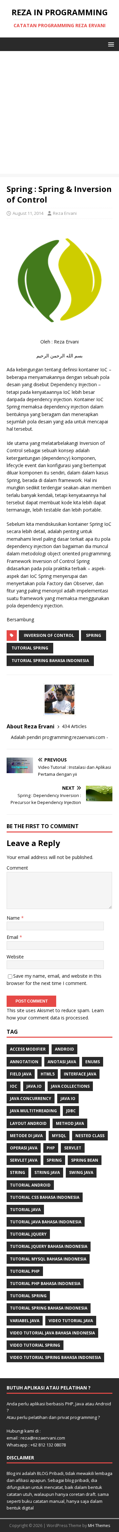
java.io (34, 1086)
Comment (17, 868)
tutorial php (25, 1271)
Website (15, 956)
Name (14, 918)
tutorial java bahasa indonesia (45, 1222)
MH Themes (99, 1525)
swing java (81, 1172)
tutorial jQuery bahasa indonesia (48, 1246)
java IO (67, 1098)
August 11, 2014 (28, 213)
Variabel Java (24, 1320)
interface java (80, 1074)
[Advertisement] (59, 114)
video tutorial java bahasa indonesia (52, 1333)
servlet (72, 1148)
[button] (109, 44)
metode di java (26, 1135)
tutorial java (25, 1209)
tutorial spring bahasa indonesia (50, 660)
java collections (70, 1086)
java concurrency (30, 1098)
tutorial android (30, 1185)
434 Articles (74, 726)
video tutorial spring (35, 1345)
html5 (48, 1074)
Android (64, 1049)
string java (47, 1172)
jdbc (71, 1111)
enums (92, 1062)
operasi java (23, 1148)
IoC (13, 1086)
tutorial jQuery (28, 1234)
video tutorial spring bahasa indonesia (55, 1357)
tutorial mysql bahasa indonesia (48, 1259)
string (17, 1172)
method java (70, 1123)
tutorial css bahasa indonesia (44, 1197)
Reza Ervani (65, 213)
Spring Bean (84, 1160)
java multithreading (33, 1111)
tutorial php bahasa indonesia (45, 1283)
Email (13, 937)
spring (93, 635)
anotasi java (62, 1062)
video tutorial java (71, 1320)
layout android (28, 1123)
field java (20, 1074)
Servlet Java (23, 1160)
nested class (89, 1135)
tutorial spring (30, 648)
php (51, 1148)
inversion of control (49, 635)
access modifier (28, 1049)
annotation (24, 1062)
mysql (59, 1135)
